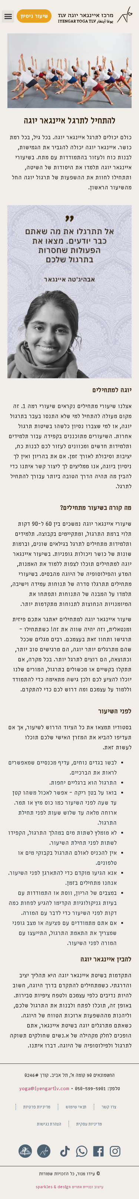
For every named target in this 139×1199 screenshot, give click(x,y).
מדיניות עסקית (89, 1123)
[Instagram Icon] (115, 1151)
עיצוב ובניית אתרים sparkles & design (69, 1187)
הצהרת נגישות (49, 1123)
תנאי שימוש (76, 1106)
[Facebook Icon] (98, 1151)
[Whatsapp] (81, 1151)
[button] (8, 16)
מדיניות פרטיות (36, 1106)
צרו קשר (109, 1106)
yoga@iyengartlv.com (44, 1088)
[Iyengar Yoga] (43, 1151)
